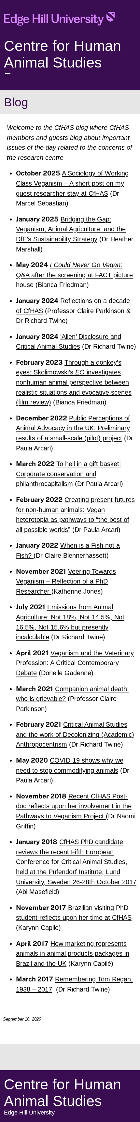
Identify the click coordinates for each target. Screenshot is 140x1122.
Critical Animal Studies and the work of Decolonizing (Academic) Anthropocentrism (75, 734)
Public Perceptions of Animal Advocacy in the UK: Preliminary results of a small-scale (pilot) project (73, 428)
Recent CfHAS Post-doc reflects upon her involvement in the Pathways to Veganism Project (74, 806)
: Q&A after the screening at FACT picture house (74, 274)
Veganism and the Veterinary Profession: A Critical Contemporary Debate (75, 662)
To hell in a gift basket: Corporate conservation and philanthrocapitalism (68, 473)
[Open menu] (8, 75)
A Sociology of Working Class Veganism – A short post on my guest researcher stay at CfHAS (72, 183)
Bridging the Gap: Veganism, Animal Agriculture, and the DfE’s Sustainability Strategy (71, 229)
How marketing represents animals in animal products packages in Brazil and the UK (72, 953)
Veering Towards (92, 571)
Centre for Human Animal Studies (62, 54)
